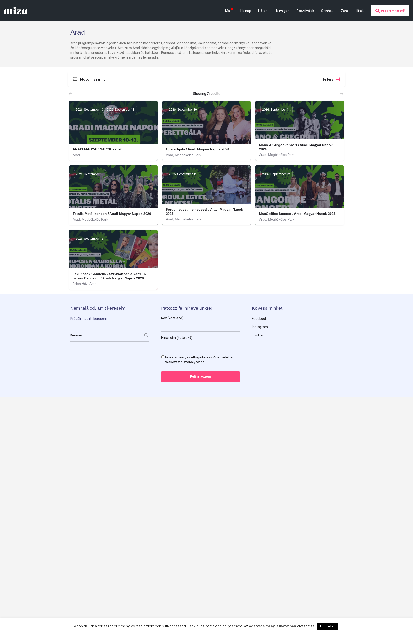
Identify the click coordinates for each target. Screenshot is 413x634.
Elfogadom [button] (328, 626)
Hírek (360, 11)
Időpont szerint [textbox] (92, 79)
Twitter (258, 335)
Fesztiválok (305, 11)
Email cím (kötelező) (176, 338)
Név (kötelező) (172, 318)
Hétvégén (282, 11)
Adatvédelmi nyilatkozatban (272, 626)
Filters (328, 79)
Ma (227, 11)
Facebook (259, 318)
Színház (327, 11)
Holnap (245, 11)
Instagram (260, 327)
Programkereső (393, 10)
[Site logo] (16, 10)
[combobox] (120, 79)
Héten (262, 11)
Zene (345, 11)
